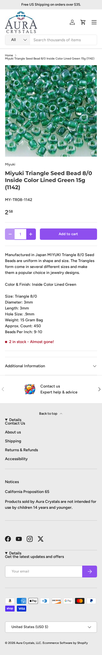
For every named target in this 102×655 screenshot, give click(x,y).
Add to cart (68, 234)
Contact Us (15, 423)
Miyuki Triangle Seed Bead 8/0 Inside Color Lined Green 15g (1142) (49, 58)
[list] (51, 111)
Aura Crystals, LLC (28, 643)
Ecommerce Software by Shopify (65, 643)
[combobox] (51, 40)
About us (13, 432)
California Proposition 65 (27, 491)
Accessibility (16, 458)
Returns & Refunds (21, 450)
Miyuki (10, 164)
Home (9, 55)
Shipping (13, 441)
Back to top (48, 413)
